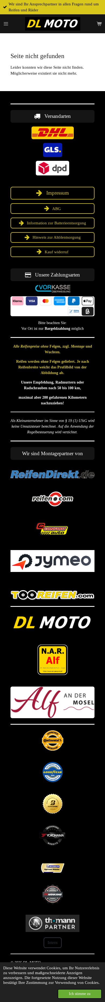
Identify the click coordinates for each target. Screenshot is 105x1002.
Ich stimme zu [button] (79, 994)
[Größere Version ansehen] (53, 133)
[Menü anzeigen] (6, 23)
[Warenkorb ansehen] (99, 23)
